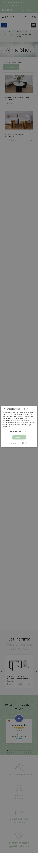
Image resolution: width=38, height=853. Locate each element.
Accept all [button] (19, 437)
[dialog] (19, 426)
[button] (19, 431)
